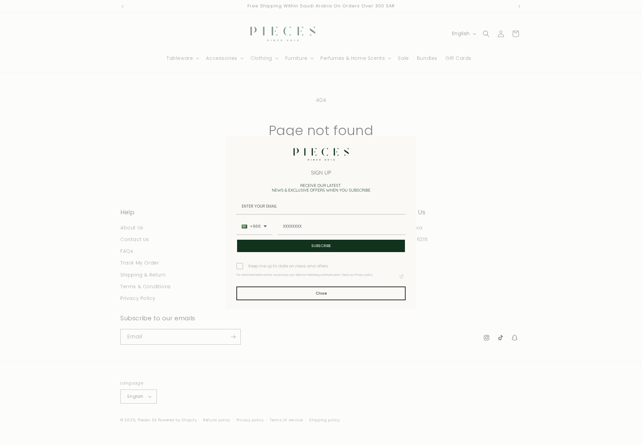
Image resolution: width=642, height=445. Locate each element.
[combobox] (254, 227)
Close (321, 293)
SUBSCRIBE (321, 245)
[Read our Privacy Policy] (402, 276)
